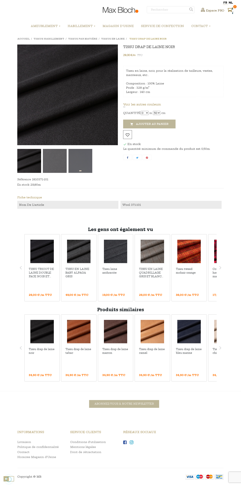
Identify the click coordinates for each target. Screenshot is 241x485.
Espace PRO (215, 10)
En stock (23, 184)
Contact (23, 452)
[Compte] (203, 10)
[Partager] (127, 157)
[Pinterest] (147, 157)
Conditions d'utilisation (88, 442)
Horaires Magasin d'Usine (36, 457)
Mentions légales (83, 447)
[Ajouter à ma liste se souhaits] (127, 134)
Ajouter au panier (149, 124)
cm (163, 113)
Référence (24, 179)
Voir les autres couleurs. (142, 104)
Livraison (24, 442)
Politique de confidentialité (38, 447)
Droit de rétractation (85, 452)
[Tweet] (137, 157)
